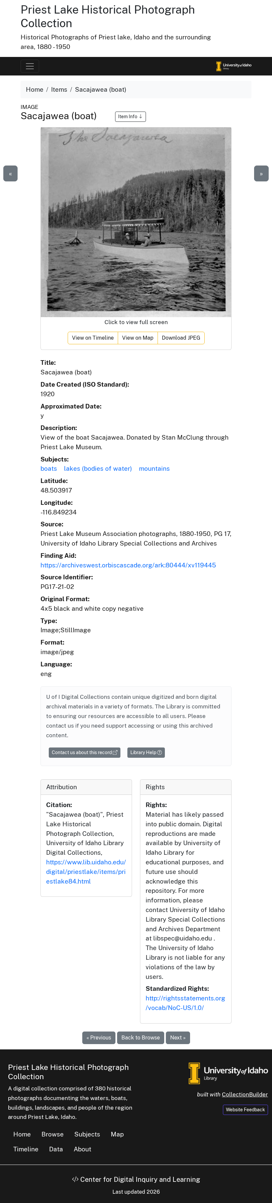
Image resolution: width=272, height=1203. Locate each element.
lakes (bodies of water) (98, 468)
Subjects (87, 1134)
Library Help (143, 752)
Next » (178, 1038)
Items (59, 89)
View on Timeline (93, 338)
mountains (154, 468)
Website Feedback (245, 1109)
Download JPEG (181, 338)
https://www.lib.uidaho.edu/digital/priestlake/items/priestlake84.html (86, 871)
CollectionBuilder (245, 1094)
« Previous (99, 1038)
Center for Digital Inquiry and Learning (139, 1179)
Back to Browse (140, 1038)
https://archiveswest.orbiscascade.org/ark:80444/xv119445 (128, 565)
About (82, 1149)
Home (34, 89)
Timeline (25, 1149)
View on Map (138, 338)
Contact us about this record (82, 752)
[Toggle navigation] (30, 66)
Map (117, 1134)
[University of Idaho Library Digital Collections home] (228, 1073)
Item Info (128, 116)
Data (56, 1149)
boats (48, 468)
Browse (52, 1134)
